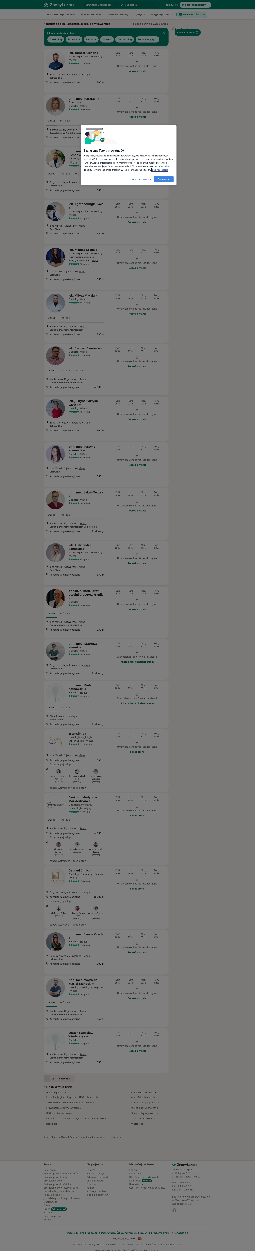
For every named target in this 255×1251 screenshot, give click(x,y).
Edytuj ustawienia (141, 179)
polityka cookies (160, 170)
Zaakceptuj (164, 179)
